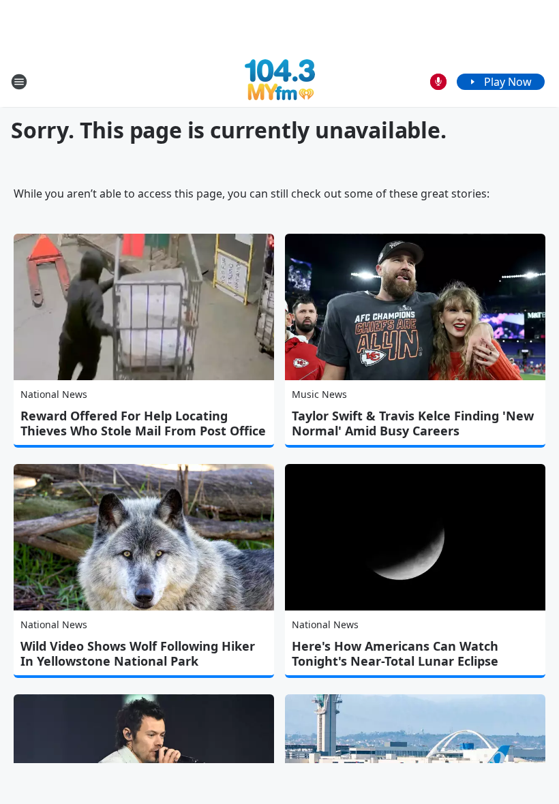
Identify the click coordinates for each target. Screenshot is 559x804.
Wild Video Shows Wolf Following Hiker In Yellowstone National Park (137, 653)
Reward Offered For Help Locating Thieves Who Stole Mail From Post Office (143, 423)
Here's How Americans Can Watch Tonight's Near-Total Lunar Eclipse (395, 653)
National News (53, 394)
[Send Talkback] (438, 82)
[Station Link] (280, 81)
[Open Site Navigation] (19, 82)
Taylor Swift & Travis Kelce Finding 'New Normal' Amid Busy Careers (413, 423)
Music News (319, 394)
